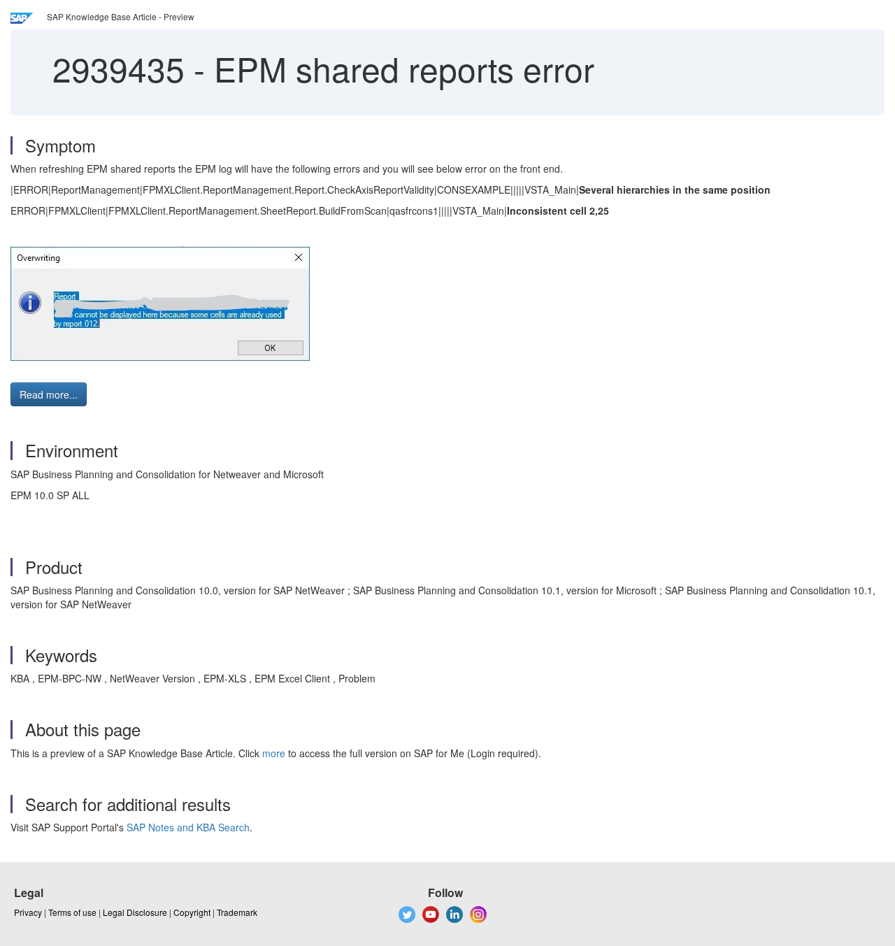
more (273, 753)
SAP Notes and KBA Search (188, 827)
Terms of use (72, 912)
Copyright (191, 912)
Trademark (237, 912)
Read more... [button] (49, 394)
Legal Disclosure (135, 912)
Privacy (28, 912)
